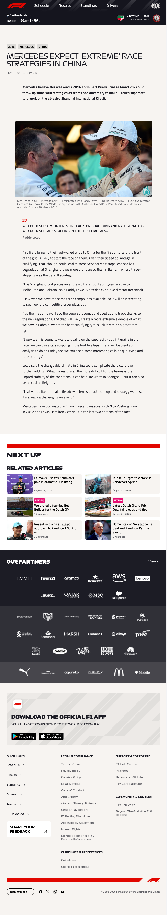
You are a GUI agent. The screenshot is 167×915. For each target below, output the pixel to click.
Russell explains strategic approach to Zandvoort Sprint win (55, 528)
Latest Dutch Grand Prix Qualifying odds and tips (128, 507)
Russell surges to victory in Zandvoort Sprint (130, 480)
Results (65, 5)
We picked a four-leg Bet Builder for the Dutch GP (51, 507)
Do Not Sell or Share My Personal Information (76, 838)
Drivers (112, 5)
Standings (88, 5)
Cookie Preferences (74, 867)
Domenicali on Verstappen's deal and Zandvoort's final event (131, 528)
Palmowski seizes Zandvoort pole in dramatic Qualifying (54, 480)
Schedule (41, 5)
